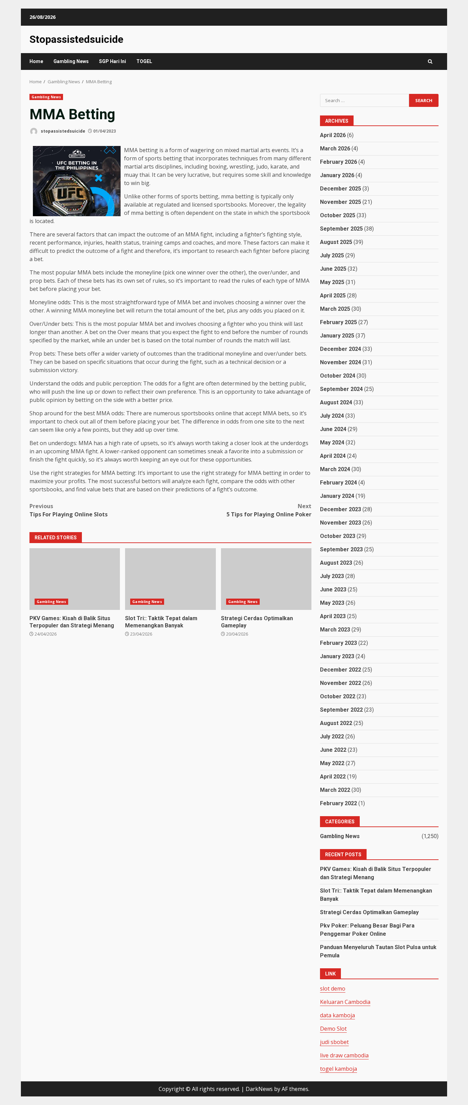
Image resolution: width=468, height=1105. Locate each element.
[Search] (430, 61)
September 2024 (341, 389)
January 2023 (337, 656)
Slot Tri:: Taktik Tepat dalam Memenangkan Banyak (170, 579)
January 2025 (337, 335)
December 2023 (340, 509)
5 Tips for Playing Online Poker (268, 510)
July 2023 (332, 576)
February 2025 (338, 322)
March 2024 (335, 469)
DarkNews (259, 1089)
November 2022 (340, 683)
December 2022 (340, 669)
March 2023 (335, 629)
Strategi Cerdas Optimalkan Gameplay (266, 579)
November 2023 (340, 522)
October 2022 (337, 696)
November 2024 (340, 362)
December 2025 (340, 188)
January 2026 (337, 175)
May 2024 (332, 442)
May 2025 (332, 282)
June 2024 (333, 429)
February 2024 (338, 482)
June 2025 (333, 269)
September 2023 (341, 549)
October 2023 (337, 536)
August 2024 (336, 402)
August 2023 (336, 563)
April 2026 (333, 135)
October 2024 (337, 375)
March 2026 (335, 148)
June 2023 (333, 589)
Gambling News (71, 61)
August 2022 (336, 723)
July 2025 (332, 255)
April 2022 (333, 776)
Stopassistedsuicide (76, 39)
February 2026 (338, 162)
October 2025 (337, 215)
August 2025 (336, 242)
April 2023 (333, 616)
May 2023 (332, 603)
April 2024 (333, 456)
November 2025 (340, 202)
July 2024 (332, 416)
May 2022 (332, 763)
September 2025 (341, 228)
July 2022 (332, 736)
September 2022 (341, 710)
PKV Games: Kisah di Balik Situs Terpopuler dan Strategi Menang (74, 579)
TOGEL (144, 61)
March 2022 (335, 790)
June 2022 (333, 750)
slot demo (332, 988)
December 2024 (340, 349)
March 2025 (335, 309)
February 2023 (338, 643)
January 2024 (337, 496)
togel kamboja (338, 1068)
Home (36, 61)
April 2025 (333, 295)
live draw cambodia (344, 1055)
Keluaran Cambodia (345, 1002)
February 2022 (338, 803)
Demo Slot (333, 1028)
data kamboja (337, 1015)
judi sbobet (334, 1042)
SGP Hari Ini (112, 61)
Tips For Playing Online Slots (68, 510)
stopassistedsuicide (62, 131)
